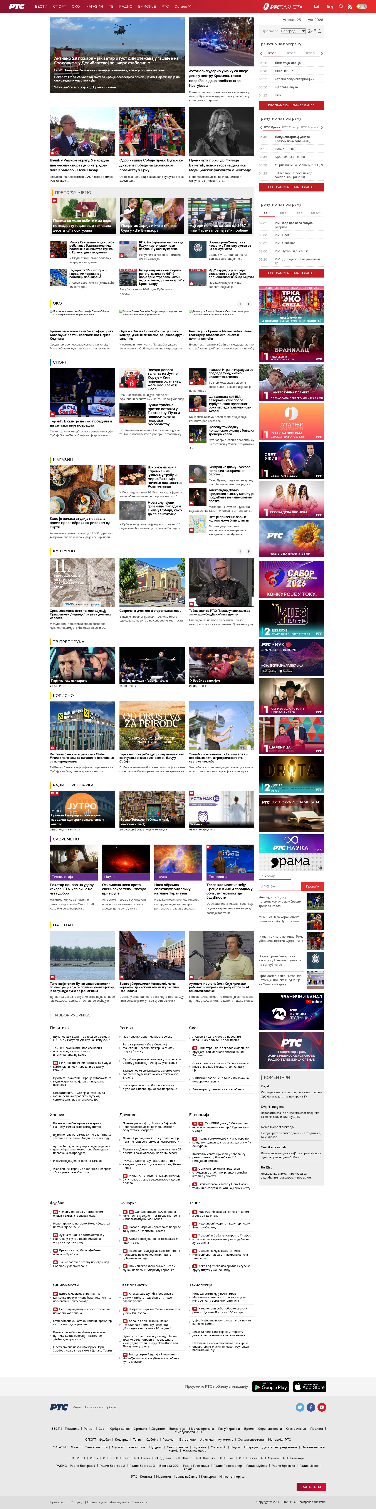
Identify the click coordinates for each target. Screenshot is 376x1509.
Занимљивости (64, 1285)
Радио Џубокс (256, 1466)
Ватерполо (187, 1439)
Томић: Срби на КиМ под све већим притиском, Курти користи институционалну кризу (77, 1051)
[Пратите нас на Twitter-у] (300, 1407)
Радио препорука (73, 785)
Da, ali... (266, 1086)
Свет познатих (133, 1285)
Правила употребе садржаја (108, 1502)
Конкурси (208, 1477)
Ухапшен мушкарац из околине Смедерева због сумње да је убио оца (82, 1170)
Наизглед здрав (194, 1450)
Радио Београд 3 (142, 1466)
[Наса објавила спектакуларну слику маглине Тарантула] (178, 863)
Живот (76, 1447)
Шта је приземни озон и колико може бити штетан (229, 519)
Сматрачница (296, 1429)
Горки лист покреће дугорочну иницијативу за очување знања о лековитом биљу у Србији (151, 758)
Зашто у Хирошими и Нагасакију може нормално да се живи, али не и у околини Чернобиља (149, 987)
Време (249, 1429)
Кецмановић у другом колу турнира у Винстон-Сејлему (221, 1225)
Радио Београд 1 (82, 1466)
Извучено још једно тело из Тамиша (77, 1161)
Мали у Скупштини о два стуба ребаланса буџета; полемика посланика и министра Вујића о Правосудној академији (91, 247)
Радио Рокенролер (227, 1466)
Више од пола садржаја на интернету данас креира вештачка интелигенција (218, 1333)
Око (57, 303)
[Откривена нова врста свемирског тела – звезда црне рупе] (126, 863)
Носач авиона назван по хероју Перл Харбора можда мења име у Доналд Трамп (82, 1348)
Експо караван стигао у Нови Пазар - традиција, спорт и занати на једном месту (221, 1186)
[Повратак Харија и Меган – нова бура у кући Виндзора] (152, 216)
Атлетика (207, 1439)
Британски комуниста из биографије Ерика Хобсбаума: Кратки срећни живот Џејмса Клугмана (82, 334)
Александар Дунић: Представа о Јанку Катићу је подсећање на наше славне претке (231, 495)
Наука (235, 1447)
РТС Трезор (248, 1458)
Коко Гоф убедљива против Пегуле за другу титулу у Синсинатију (221, 1268)
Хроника (58, 1114)
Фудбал (57, 1203)
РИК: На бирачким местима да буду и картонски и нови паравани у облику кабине (161, 245)
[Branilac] (291, 343)
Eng (330, 6)
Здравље (199, 1447)
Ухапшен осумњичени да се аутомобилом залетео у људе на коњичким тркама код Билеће (151, 1074)
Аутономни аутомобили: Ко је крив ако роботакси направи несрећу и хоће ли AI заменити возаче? (219, 987)
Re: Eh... (266, 1167)
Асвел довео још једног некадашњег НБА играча (150, 1241)
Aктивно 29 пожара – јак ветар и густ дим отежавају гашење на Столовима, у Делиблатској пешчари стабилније (116, 61)
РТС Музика (270, 1458)
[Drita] (291, 774)
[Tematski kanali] (291, 852)
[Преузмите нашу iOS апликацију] (309, 1386)
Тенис (195, 1203)
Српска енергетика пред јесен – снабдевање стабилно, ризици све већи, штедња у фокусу (219, 1172)
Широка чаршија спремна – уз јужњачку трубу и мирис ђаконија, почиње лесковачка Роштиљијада (165, 477)
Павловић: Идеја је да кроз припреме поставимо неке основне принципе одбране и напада (151, 1254)
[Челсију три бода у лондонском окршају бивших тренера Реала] (197, 434)
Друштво (127, 1114)
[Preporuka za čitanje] (291, 813)
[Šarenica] (291, 735)
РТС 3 (107, 1458)
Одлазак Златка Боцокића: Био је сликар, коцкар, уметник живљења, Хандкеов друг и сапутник (151, 334)
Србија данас (120, 1429)
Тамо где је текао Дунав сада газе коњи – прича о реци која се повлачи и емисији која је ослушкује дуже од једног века (82, 987)
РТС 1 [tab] (272, 53)
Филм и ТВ (218, 1447)
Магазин (94, 6)
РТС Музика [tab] (309, 127)
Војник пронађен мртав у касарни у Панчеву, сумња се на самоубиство (230, 245)
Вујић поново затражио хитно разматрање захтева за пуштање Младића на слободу (82, 1136)
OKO (76, 6)
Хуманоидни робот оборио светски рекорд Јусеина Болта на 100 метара (219, 1310)
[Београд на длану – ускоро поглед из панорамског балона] (197, 474)
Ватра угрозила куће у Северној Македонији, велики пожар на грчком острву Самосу (149, 1048)
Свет (193, 1027)
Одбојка (152, 1439)
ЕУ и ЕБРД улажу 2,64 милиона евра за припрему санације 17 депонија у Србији (220, 1127)
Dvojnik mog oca (273, 1107)
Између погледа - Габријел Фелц (144, 681)
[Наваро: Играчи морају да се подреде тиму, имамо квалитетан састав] (197, 376)
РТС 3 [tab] (310, 53)
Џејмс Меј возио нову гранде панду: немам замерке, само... (221, 1322)
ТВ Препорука (68, 641)
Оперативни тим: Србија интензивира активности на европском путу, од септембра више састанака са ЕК (79, 1096)
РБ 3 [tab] (299, 213)
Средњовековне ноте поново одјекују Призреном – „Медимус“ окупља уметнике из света (80, 614)
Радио (126, 6)
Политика (59, 1027)
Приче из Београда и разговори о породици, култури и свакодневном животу (77, 818)
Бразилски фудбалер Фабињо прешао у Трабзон (77, 1252)
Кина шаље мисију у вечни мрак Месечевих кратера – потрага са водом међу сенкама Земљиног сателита (219, 1297)
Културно (64, 551)
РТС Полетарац (294, 1458)
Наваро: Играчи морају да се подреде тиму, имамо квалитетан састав (231, 373)
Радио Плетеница (196, 1466)
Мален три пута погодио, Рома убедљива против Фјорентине (81, 1225)
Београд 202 (169, 1466)
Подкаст (316, 1429)
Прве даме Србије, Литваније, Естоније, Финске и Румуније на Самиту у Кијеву (280, 980)
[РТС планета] (283, 6)
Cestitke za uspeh (273, 1147)
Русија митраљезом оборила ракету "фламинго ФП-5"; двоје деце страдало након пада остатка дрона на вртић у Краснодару (162, 277)
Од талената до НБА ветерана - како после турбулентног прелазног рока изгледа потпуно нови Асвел (230, 404)
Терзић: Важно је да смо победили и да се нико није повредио (81, 423)
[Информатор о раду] (291, 1050)
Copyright (77, 1502)
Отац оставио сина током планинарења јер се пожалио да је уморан (82, 1322)
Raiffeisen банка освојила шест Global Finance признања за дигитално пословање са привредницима (82, 758)
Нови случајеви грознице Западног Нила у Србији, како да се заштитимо (165, 508)
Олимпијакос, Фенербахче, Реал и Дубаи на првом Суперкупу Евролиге (149, 1268)
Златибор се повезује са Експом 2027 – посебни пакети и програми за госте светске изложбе (218, 758)
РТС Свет (123, 1458)
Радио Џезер (309, 1466)
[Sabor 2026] (291, 579)
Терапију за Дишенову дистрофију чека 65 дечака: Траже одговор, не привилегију (152, 1151)
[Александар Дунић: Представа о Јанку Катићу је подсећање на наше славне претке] (197, 497)
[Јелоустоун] (291, 696)
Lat (316, 6)
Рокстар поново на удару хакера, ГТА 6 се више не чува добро (72, 889)
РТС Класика (206, 1458)
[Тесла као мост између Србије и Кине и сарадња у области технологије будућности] (230, 863)
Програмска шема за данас (291, 105)
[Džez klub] (291, 618)
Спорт (59, 6)
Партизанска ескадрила (69, 679)
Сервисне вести (270, 1429)
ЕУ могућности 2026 (188, 1432)
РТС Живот (183, 1458)
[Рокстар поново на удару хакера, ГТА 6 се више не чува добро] (74, 863)
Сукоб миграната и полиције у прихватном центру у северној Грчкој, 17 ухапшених (152, 1061)
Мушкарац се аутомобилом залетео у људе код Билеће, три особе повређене (150, 1087)
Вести (41, 6)
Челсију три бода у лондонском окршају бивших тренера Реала (231, 430)
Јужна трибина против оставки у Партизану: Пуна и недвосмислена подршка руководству (164, 414)
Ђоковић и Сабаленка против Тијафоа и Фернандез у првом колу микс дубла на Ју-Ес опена (221, 1239)
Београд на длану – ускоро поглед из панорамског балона (229, 470)
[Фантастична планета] (291, 382)
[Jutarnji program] (291, 421)
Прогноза (269, 31)
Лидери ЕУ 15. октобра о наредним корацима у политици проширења (88, 273)
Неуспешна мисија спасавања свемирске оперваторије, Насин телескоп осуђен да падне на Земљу (220, 1346)
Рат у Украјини (229, 1429)
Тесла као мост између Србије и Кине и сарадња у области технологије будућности (229, 891)
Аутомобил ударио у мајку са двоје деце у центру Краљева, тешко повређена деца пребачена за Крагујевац (218, 78)
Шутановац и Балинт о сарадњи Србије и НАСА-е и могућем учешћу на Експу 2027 (81, 1038)
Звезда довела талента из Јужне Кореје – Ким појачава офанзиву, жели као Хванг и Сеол (164, 379)
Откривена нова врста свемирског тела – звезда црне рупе (124, 889)
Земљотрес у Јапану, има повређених (218, 1089)
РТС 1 (81, 1458)
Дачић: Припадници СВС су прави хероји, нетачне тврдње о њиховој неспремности (151, 1139)
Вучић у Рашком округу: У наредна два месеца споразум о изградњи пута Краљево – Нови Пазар (79, 165)
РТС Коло (227, 1458)
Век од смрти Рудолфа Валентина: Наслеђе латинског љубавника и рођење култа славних (151, 1358)
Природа (251, 1447)
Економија (199, 1114)
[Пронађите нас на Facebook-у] (311, 1407)
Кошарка (128, 1203)
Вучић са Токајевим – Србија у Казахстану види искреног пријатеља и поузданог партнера (82, 1081)
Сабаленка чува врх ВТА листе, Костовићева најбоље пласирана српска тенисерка (220, 1254)
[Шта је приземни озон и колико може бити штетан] (197, 524)
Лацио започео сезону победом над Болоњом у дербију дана (81, 1264)
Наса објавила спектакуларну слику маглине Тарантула (172, 889)
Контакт (146, 1477)
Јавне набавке (186, 1477)
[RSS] (350, 6)
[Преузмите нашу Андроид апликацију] (270, 1386)
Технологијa (200, 1285)
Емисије (147, 6)
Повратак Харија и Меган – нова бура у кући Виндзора (149, 228)
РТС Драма (162, 1458)
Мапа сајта (311, 1487)
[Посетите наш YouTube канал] (321, 1407)
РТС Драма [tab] (272, 127)
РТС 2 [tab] (291, 53)
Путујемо (156, 1447)
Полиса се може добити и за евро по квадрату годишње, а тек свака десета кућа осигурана (82, 225)
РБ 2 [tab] (283, 213)
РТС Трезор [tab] (290, 127)
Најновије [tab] (267, 876)
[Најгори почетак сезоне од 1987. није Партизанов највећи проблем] (220, 216)
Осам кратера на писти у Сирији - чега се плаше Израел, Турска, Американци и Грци (220, 1066)
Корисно (63, 695)
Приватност (59, 1502)
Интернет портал (232, 1477)
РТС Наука (142, 1458)
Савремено (66, 839)
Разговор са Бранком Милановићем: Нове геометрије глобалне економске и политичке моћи (220, 334)
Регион (126, 1027)
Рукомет (169, 1439)
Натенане (64, 925)
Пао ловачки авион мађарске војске (147, 1036)
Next (322, 53)
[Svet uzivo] (291, 460)
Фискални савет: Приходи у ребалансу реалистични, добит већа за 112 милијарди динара (218, 1157)
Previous (261, 53)
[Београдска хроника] (291, 499)
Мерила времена (201, 1429)
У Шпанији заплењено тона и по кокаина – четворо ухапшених (221, 1079)
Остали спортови (251, 1439)
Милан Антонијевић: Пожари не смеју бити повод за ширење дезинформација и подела (151, 1179)
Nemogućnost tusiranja (277, 1127)
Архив (188, 1469)
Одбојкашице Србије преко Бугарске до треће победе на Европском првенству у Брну (151, 165)
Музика (117, 1447)
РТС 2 (94, 1458)
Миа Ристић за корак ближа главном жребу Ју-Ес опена (220, 1214)
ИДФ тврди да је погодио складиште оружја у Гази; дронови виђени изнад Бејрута (231, 273)
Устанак (196, 824)
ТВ (111, 6)
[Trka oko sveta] (291, 304)
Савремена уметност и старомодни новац (150, 611)
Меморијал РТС (279, 1439)
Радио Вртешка (283, 1466)
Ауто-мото (225, 1439)
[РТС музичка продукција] (291, 1011)
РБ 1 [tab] (267, 213)
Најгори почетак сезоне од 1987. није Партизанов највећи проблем (219, 228)
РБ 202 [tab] (316, 213)
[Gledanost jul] (291, 538)
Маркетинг (164, 1477)
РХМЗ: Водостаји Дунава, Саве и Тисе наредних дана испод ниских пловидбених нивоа (152, 1164)
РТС (165, 6)
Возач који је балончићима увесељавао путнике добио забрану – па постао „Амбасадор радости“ (80, 1335)
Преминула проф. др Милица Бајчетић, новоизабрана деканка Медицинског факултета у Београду (220, 165)
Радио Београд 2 (112, 1466)
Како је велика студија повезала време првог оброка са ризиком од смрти (80, 522)
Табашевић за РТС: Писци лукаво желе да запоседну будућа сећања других (219, 612)
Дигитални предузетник (279, 1447)
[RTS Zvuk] (291, 657)
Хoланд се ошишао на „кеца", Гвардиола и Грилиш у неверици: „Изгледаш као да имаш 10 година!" (147, 1324)
